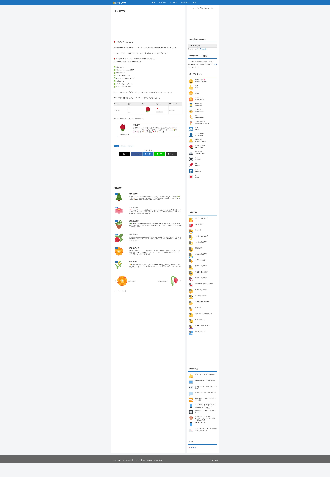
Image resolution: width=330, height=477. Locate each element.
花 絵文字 (131, 146)
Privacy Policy (158, 460)
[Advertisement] (148, 26)
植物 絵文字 (123, 146)
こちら (215, 64)
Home (114, 460)
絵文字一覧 (121, 460)
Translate (203, 49)
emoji (117, 146)
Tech (143, 460)
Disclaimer (149, 460)
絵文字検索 (129, 460)
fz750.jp (193, 447)
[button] (171, 154)
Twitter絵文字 (137, 460)
